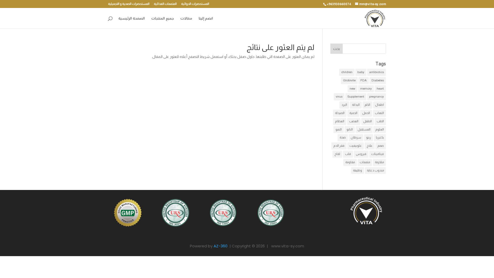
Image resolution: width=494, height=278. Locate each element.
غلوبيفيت (355, 145)
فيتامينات (377, 154)
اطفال (379, 105)
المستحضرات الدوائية (195, 4)
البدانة (356, 105)
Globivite (349, 80)
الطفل (367, 121)
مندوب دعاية (375, 170)
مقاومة (350, 162)
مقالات (186, 18)
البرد (344, 105)
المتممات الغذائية (165, 4)
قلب (348, 154)
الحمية (353, 113)
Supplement (355, 96)
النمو (339, 129)
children (346, 72)
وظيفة (357, 170)
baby (360, 72)
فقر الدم (339, 145)
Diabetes (378, 80)
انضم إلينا (206, 18)
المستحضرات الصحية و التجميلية (128, 4)
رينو (368, 137)
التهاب (379, 113)
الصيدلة (340, 113)
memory (366, 88)
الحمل (366, 113)
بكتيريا (380, 137)
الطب (380, 121)
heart (380, 88)
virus (339, 96)
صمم (380, 145)
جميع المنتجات (162, 18)
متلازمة (379, 162)
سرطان (356, 137)
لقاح (337, 154)
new (352, 88)
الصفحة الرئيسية (131, 18)
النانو (350, 129)
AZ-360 (220, 246)
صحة (343, 137)
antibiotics (376, 72)
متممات (365, 162)
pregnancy (376, 96)
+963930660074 (339, 4)
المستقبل (364, 129)
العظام (339, 121)
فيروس (361, 154)
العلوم (379, 129)
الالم (367, 105)
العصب (353, 121)
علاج (370, 145)
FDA (363, 80)
